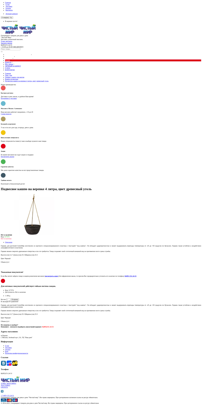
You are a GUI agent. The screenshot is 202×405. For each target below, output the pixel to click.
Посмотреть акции (7, 157)
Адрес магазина (6, 41)
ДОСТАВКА (5, 385)
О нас (7, 346)
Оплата (7, 349)
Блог (6, 351)
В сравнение (13, 301)
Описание (8, 242)
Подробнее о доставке (9, 98)
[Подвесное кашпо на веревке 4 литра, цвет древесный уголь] (33, 235)
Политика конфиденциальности (16, 353)
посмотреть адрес (51, 276)
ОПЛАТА (4, 387)
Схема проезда (6, 114)
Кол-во (3, 299)
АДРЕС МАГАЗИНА (8, 383)
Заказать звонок (6, 43)
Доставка (8, 347)
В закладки (5, 301)
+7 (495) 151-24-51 (7, 395)
